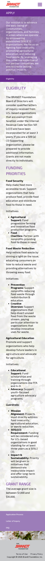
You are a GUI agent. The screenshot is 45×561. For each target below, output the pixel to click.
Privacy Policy (36, 554)
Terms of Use (22, 554)
